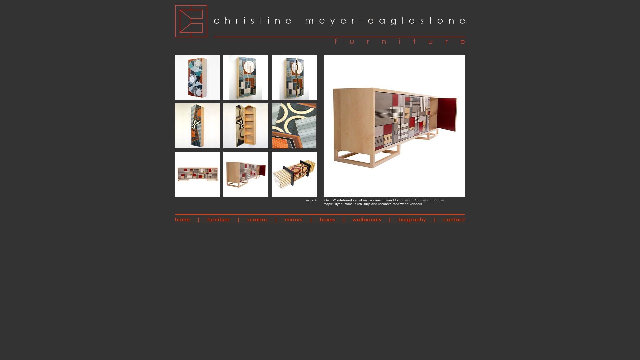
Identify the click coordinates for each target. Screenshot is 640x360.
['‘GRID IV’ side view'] (394, 195)
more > (311, 200)
